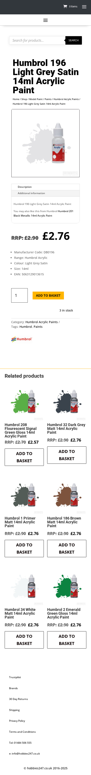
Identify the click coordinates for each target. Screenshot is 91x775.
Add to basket (48, 295)
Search (74, 40)
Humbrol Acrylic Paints (66, 99)
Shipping (14, 710)
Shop (24, 99)
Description (25, 187)
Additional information (31, 193)
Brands (13, 688)
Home (16, 99)
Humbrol (25, 327)
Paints (48, 99)
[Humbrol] (21, 340)
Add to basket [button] (24, 457)
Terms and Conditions (22, 732)
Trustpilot (15, 677)
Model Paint (36, 99)
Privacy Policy (17, 721)
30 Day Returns (18, 699)
